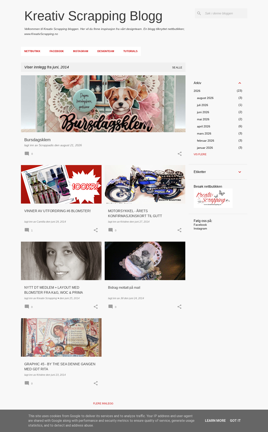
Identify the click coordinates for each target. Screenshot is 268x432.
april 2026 (203, 126)
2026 (197, 90)
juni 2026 (203, 112)
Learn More (215, 421)
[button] (179, 154)
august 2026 (205, 98)
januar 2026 (205, 147)
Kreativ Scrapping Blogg (93, 16)
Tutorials (130, 51)
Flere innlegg (103, 403)
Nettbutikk (32, 51)
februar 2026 (205, 140)
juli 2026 (202, 105)
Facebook (57, 51)
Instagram (80, 51)
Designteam (105, 51)
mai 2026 (203, 119)
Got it (235, 421)
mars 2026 (204, 133)
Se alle (177, 67)
